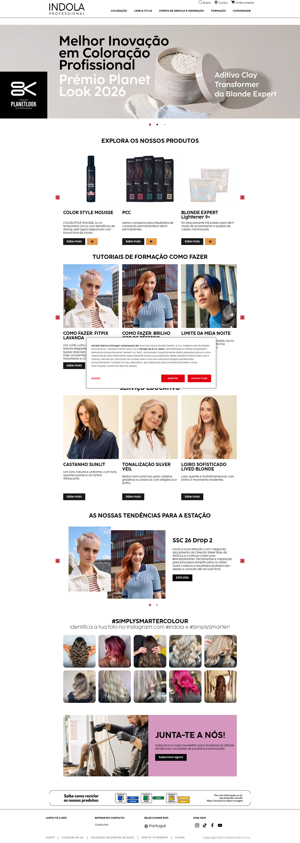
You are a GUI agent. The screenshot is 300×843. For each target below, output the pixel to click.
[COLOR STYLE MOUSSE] (91, 197)
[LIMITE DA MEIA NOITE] (209, 317)
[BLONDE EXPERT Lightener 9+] (209, 197)
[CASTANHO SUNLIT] (91, 448)
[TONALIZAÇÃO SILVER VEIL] (150, 448)
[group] (150, 74)
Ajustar (96, 378)
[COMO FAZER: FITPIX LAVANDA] (91, 317)
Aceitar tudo (199, 378)
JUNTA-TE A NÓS (56, 818)
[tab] (150, 124)
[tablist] (150, 124)
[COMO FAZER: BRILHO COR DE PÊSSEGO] (150, 317)
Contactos (101, 825)
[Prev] (58, 197)
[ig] (197, 825)
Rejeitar (173, 378)
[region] (151, 362)
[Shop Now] (92, 241)
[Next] (242, 197)
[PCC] (150, 197)
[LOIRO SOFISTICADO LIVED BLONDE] (209, 448)
